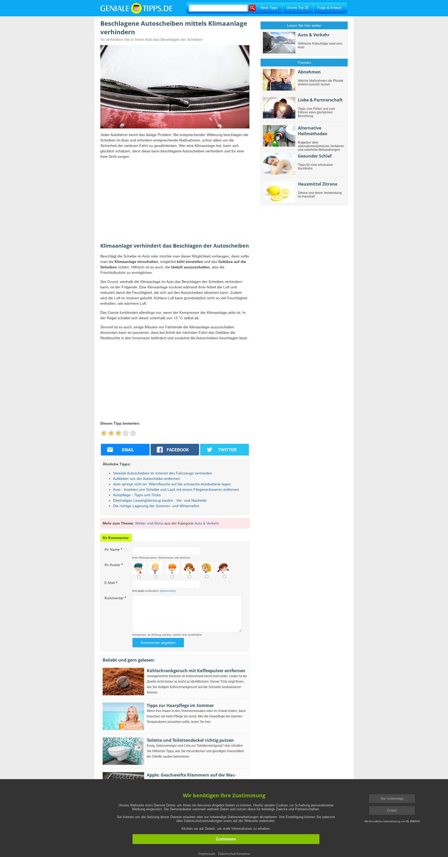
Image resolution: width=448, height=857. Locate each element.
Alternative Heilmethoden (312, 131)
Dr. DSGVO (413, 821)
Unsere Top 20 (297, 8)
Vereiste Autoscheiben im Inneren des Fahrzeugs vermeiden (162, 473)
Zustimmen (226, 839)
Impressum (206, 854)
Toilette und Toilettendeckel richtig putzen (190, 740)
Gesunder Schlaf (315, 156)
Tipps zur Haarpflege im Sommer (180, 705)
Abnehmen (309, 72)
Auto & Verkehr (206, 523)
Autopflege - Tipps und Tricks (137, 495)
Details (392, 810)
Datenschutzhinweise (234, 854)
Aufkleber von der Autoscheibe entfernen (146, 479)
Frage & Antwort (329, 8)
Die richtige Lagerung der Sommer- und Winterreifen (156, 506)
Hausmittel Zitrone (317, 184)
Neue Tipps (269, 8)
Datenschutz (168, 591)
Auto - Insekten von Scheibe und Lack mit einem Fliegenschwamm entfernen (176, 489)
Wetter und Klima (149, 523)
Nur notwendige (392, 798)
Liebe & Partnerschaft (320, 100)
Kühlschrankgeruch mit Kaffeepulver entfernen (196, 671)
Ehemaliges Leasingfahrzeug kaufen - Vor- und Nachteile (160, 500)
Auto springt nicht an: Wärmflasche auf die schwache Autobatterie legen (172, 484)
